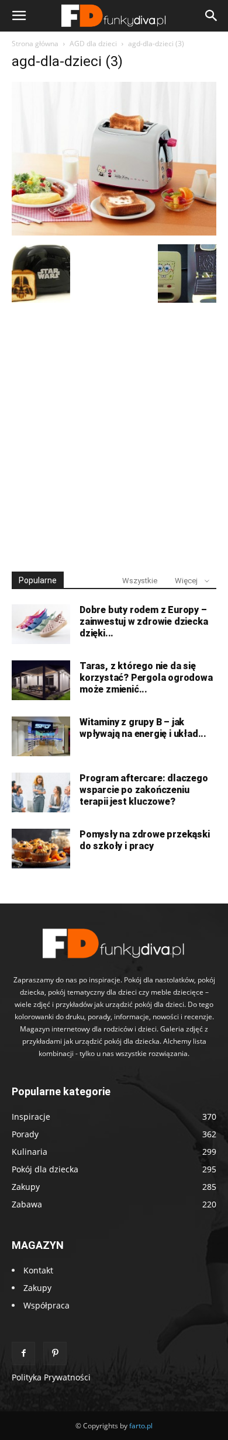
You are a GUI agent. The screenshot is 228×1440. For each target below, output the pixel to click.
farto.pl (141, 1426)
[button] (18, 16)
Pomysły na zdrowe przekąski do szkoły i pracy (145, 840)
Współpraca (46, 1305)
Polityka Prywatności (51, 1377)
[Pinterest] (55, 1353)
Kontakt (38, 1270)
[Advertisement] (114, 432)
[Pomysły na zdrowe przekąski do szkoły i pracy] (41, 849)
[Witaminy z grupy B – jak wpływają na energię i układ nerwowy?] (41, 736)
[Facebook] (23, 1353)
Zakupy (37, 1287)
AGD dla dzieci (93, 44)
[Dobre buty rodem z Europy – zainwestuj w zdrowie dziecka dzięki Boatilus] (41, 624)
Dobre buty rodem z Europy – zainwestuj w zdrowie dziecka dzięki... (144, 621)
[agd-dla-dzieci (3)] (114, 232)
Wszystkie (139, 580)
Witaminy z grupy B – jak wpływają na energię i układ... (143, 727)
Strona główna (35, 44)
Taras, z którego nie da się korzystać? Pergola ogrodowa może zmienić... (146, 677)
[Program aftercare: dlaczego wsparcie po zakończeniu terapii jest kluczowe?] (41, 793)
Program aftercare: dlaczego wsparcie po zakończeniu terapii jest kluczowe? (144, 790)
